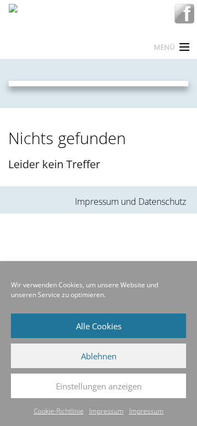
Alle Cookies (98, 326)
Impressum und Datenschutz (130, 202)
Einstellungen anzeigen (99, 386)
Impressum (106, 411)
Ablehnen (99, 356)
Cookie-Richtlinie (59, 411)
